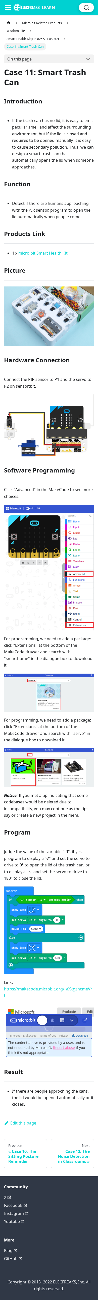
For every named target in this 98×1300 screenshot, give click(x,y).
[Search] (86, 7)
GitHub (11, 1258)
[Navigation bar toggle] (8, 7)
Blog (8, 1250)
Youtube (12, 1221)
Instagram (14, 1213)
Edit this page (23, 1123)
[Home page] (9, 23)
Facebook (13, 1205)
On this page (19, 59)
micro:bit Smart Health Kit (43, 253)
